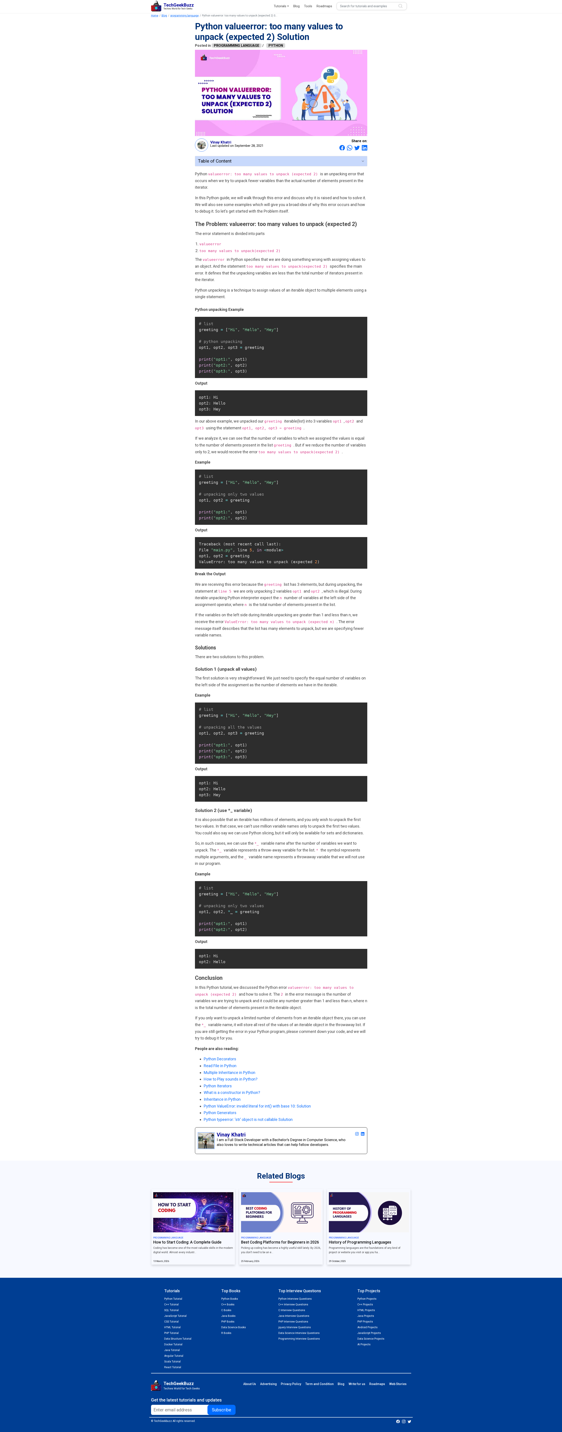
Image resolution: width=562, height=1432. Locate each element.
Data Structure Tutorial (177, 1338)
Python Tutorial (173, 1298)
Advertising (268, 1384)
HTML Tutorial (172, 1327)
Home (154, 15)
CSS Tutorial (171, 1321)
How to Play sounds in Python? (231, 1079)
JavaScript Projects (369, 1333)
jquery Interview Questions (294, 1327)
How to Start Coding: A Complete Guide (187, 1242)
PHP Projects (365, 1321)
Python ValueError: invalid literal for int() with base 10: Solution (257, 1106)
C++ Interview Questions (293, 1304)
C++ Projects (365, 1304)
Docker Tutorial (173, 1344)
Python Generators (220, 1112)
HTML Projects (366, 1310)
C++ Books (227, 1304)
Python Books (229, 1298)
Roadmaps (324, 6)
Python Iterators (218, 1086)
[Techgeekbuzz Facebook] (398, 1421)
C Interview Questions (291, 1310)
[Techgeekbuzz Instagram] (403, 1421)
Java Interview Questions (293, 1315)
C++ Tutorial (171, 1304)
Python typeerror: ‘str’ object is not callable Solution (248, 1119)
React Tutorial (172, 1367)
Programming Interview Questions (299, 1338)
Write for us (357, 1384)
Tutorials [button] (280, 6)
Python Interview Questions (295, 1298)
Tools (308, 6)
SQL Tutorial (171, 1310)
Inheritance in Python (222, 1099)
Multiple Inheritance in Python (229, 1072)
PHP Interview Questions (293, 1321)
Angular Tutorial (173, 1355)
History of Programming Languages (360, 1242)
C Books (226, 1310)
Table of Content (215, 161)
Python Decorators (220, 1059)
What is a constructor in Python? (232, 1092)
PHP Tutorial (171, 1333)
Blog (296, 6)
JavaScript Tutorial (175, 1315)
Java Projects (365, 1315)
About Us (249, 1384)
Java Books (228, 1315)
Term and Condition (319, 1384)
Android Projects (367, 1327)
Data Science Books (233, 1327)
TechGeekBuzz (179, 1383)
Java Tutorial (172, 1350)
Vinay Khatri (220, 142)
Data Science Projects (370, 1338)
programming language (184, 15)
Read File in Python (220, 1065)
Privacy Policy (291, 1384)
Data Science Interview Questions (299, 1333)
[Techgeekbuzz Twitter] (409, 1421)
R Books (226, 1333)
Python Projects (366, 1298)
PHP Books (227, 1321)
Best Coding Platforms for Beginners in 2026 (280, 1242)
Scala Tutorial (172, 1361)
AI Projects (364, 1344)
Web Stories (398, 1384)
